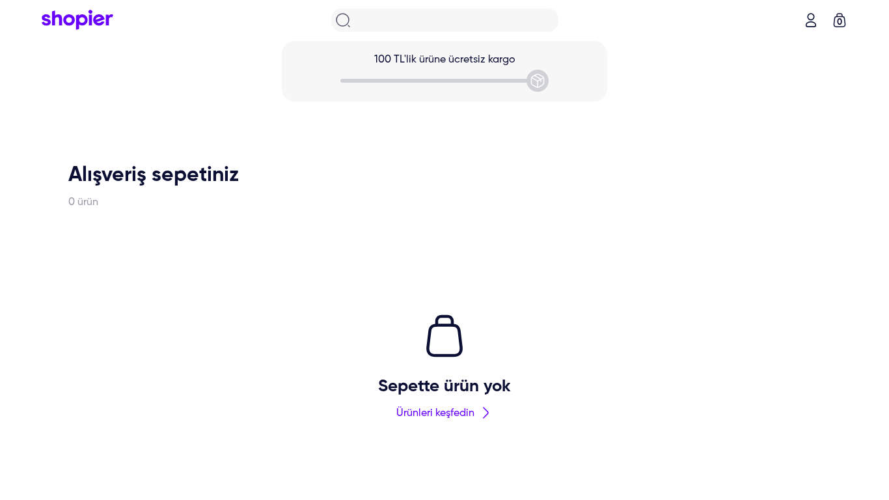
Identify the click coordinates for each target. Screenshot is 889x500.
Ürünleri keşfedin (435, 413)
